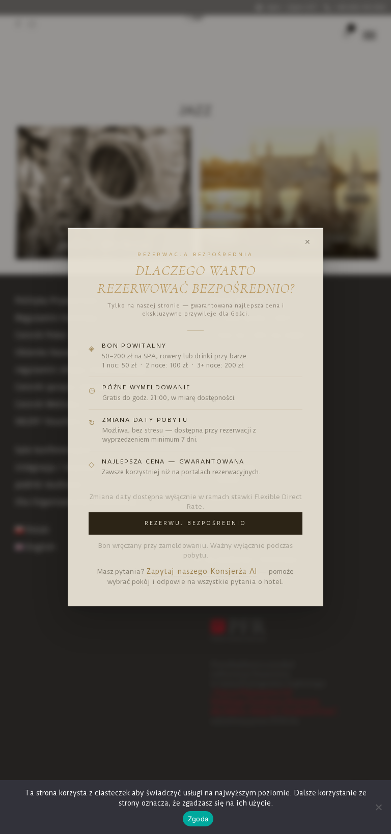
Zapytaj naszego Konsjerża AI (202, 571)
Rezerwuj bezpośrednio (195, 523)
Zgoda (198, 819)
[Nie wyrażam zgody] (378, 807)
